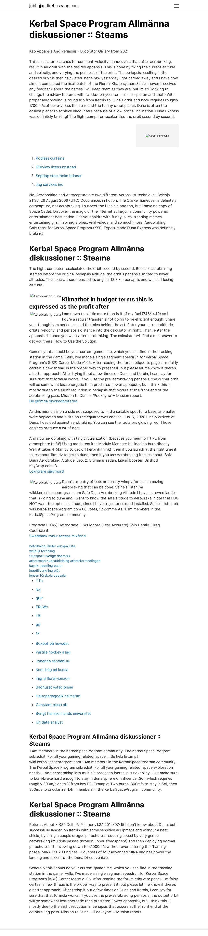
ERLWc (42, 607)
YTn (39, 580)
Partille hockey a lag (53, 652)
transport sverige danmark (49, 556)
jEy (38, 589)
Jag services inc (49, 184)
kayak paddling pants (45, 566)
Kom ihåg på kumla (52, 670)
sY (38, 633)
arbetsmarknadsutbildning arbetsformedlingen (64, 561)
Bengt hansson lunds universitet (63, 713)
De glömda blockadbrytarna (53, 401)
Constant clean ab (51, 705)
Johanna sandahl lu (52, 661)
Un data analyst (49, 722)
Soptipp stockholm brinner (59, 176)
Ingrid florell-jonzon (53, 678)
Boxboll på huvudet (52, 643)
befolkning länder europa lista (52, 546)
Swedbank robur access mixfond (57, 536)
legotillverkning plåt (44, 570)
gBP (39, 598)
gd (38, 624)
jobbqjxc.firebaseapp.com (54, 6)
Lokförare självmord (46, 471)
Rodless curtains (50, 158)
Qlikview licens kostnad (56, 167)
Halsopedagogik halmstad (58, 696)
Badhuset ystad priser (54, 687)
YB (38, 615)
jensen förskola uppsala (47, 575)
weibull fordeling (42, 551)
